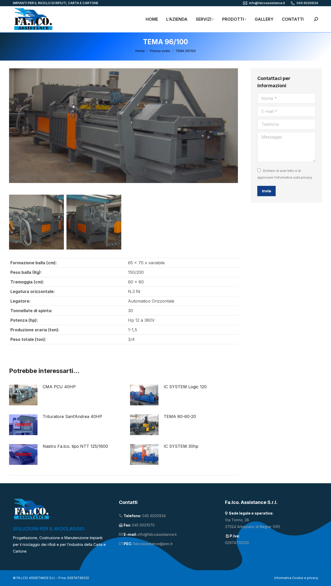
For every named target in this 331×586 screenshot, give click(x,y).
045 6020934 (307, 3)
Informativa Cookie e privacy (296, 578)
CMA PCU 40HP (59, 386)
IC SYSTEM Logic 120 (185, 386)
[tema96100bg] (36, 222)
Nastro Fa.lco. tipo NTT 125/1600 (75, 446)
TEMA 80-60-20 (180, 416)
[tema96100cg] (93, 222)
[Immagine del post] (23, 395)
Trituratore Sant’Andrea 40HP (72, 416)
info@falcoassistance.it (267, 3)
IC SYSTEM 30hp (181, 446)
